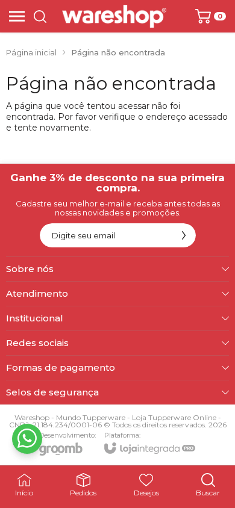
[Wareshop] (114, 16)
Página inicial (31, 52)
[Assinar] (184, 235)
